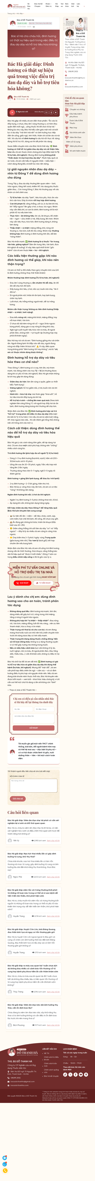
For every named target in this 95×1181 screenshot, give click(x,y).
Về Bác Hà (28, 6)
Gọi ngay (24, 583)
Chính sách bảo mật (50, 1065)
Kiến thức (67, 5)
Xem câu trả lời (53, 841)
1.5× (46, 112)
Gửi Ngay (33, 728)
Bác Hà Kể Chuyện (38, 5)
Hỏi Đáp (57, 5)
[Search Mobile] (84, 6)
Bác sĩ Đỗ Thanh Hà (21, 97)
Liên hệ (78, 5)
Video (62, 5)
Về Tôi (46, 1053)
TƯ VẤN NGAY (45, 583)
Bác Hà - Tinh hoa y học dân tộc (40, 23)
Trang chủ (11, 14)
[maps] (86, 1075)
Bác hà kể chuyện (51, 1076)
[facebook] (76, 1075)
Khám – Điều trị (48, 5)
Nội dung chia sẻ (17, 776)
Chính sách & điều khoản (51, 1058)
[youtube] (81, 1075)
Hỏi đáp (20, 14)
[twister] (71, 1075)
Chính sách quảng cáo (51, 1071)
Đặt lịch (72, 5)
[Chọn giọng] (51, 112)
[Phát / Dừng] (12, 112)
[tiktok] (65, 1075)
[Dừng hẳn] (56, 112)
